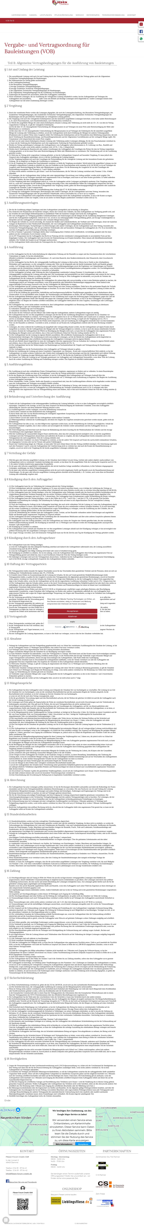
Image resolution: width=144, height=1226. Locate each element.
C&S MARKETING (81, 1223)
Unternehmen (19, 15)
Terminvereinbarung (113, 15)
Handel (33, 15)
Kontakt (131, 15)
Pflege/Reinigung (63, 15)
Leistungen (46, 15)
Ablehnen (72, 616)
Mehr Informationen (64, 1144)
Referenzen (93, 15)
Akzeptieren (83, 1144)
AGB (34, 1223)
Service (80, 15)
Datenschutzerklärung (23, 1223)
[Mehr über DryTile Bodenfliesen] (102, 1171)
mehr (72, 622)
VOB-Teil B (40, 1223)
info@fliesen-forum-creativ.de (19, 1174)
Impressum (8, 1223)
